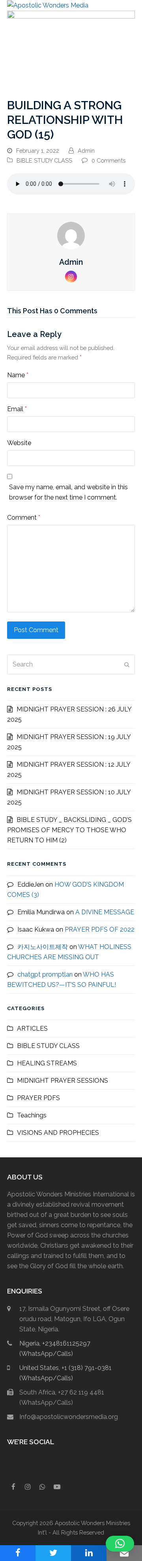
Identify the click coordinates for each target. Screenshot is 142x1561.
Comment (23, 517)
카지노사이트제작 (42, 947)
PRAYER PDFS (38, 1098)
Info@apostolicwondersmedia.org (68, 1417)
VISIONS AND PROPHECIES (58, 1132)
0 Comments (108, 160)
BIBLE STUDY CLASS (44, 160)
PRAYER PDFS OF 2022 (100, 929)
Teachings (32, 1115)
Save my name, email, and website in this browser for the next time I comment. (68, 492)
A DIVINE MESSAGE (104, 912)
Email (17, 409)
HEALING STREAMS (47, 1063)
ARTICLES (32, 1028)
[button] (130, 5)
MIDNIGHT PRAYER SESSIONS (62, 1080)
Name (17, 375)
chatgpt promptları (45, 974)
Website (19, 443)
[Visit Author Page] (71, 235)
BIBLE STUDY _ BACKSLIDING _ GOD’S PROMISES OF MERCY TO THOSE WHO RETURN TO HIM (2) (69, 830)
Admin (86, 150)
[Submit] (126, 664)
